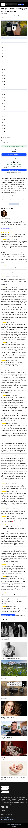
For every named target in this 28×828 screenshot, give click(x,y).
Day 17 (3, 91)
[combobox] (11, 4)
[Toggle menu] (26, 4)
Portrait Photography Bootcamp (8, 717)
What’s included (17, 173)
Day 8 (2, 63)
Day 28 (3, 125)
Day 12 (3, 75)
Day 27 (3, 122)
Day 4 (2, 50)
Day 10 (3, 69)
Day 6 (2, 56)
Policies (14, 826)
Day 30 (3, 132)
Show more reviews (7, 615)
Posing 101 (3, 757)
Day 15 (3, 85)
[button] (25, 825)
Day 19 (3, 97)
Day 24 (3, 113)
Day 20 (3, 100)
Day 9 (2, 66)
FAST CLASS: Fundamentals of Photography (11, 697)
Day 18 (3, 94)
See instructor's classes (6, 228)
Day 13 (3, 78)
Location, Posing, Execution (7, 638)
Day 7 (2, 59)
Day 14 (3, 81)
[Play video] (14, 28)
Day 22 (3, 107)
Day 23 (3, 110)
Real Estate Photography (6, 737)
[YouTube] (2, 807)
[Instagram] (7, 807)
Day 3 (2, 47)
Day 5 (2, 53)
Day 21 (3, 103)
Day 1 (2, 41)
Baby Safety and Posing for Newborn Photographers (13, 777)
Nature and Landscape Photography (9, 677)
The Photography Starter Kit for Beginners (10, 658)
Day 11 (2, 72)
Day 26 (3, 119)
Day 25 (3, 116)
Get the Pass (21, 4)
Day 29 (3, 128)
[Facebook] (4, 807)
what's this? (20, 146)
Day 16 (3, 88)
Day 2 (2, 44)
